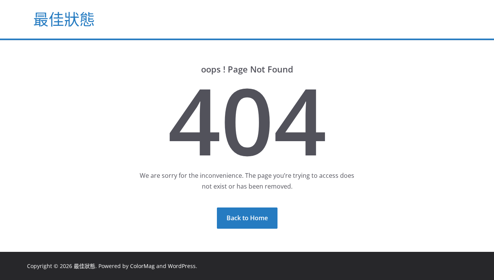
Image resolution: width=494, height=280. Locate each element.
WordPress (182, 266)
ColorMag (142, 266)
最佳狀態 (64, 19)
